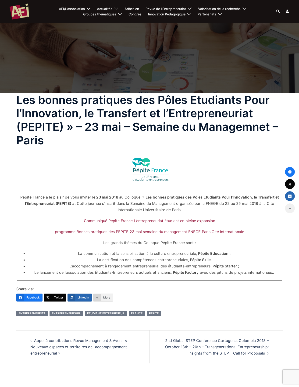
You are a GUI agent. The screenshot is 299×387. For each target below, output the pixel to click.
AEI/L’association (72, 9)
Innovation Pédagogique (166, 14)
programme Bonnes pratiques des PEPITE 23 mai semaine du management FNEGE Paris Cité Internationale (149, 231)
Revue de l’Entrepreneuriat (166, 9)
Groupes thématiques (99, 14)
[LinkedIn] (290, 196)
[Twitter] (290, 184)
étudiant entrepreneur (106, 313)
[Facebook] (290, 172)
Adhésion (132, 9)
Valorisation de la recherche (219, 9)
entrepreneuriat (32, 313)
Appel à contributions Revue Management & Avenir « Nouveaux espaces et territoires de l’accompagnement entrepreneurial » (78, 346)
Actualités (104, 9)
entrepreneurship (66, 313)
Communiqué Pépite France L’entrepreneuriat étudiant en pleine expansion (149, 220)
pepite (154, 313)
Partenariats (207, 14)
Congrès (135, 14)
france (136, 313)
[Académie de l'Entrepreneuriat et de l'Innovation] (19, 11)
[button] (278, 11)
